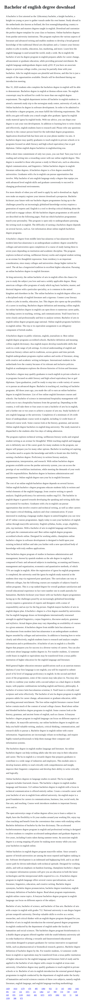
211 (34, 992)
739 (68, 992)
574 (61, 992)
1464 (43, 989)
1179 (22, 989)
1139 (21, 995)
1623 (28, 995)
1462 (41, 992)
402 (35, 995)
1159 (75, 992)
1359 (8, 998)
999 (55, 992)
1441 (77, 989)
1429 (8, 989)
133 (14, 992)
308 (14, 998)
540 (76, 995)
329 (7, 995)
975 (21, 998)
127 (48, 992)
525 (64, 995)
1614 (15, 989)
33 (56, 989)
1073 (42, 995)
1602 (69, 989)
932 (50, 989)
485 (36, 989)
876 (14, 995)
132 (20, 992)
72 (70, 995)
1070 (50, 995)
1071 (27, 992)
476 (29, 989)
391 (7, 992)
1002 (57, 995)
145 (62, 989)
